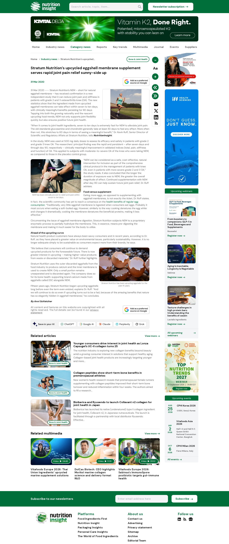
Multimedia (140, 47)
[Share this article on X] (156, 111)
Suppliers (191, 47)
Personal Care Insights (93, 531)
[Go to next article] (156, 96)
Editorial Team (137, 540)
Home (36, 47)
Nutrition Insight (89, 523)
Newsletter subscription (168, 6)
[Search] (140, 7)
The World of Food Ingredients (98, 536)
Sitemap (133, 531)
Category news (80, 47)
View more (151, 336)
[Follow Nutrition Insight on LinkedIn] (179, 520)
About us (135, 514)
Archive (133, 536)
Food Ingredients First (92, 518)
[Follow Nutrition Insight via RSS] (185, 520)
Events (174, 47)
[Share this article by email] (156, 105)
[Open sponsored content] (114, 40)
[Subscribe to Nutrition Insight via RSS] (156, 124)
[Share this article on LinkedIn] (156, 118)
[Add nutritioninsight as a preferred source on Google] (136, 81)
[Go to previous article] (156, 87)
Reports (102, 47)
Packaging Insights (90, 527)
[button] (67, 324)
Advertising (135, 523)
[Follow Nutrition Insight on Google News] (191, 520)
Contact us (135, 518)
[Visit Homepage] (45, 12)
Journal (159, 47)
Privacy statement (140, 527)
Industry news (55, 47)
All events (173, 459)
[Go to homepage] (54, 522)
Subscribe (182, 498)
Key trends (120, 47)
